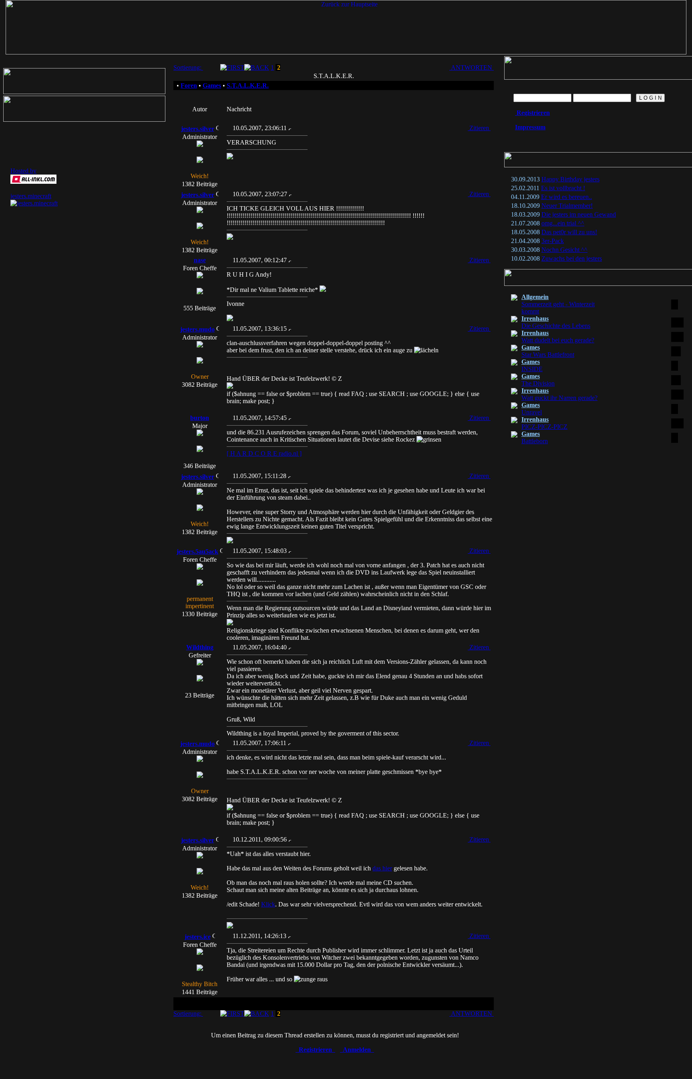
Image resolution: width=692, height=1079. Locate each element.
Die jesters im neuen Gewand (578, 214)
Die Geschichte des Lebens (555, 325)
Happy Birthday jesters (570, 179)
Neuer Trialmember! (567, 205)
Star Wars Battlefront (547, 354)
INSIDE (532, 369)
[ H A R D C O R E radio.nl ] (264, 453)
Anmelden (357, 1049)
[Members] (84, 91)
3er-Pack (552, 240)
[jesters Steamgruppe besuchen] (84, 119)
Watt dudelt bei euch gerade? (557, 340)
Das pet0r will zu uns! (569, 232)
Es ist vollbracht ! (563, 188)
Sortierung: (188, 67)
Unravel (531, 412)
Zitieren (479, 128)
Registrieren (315, 1049)
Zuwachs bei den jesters (571, 258)
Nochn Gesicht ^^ (564, 249)
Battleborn (534, 441)
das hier (382, 868)
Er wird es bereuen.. (566, 196)
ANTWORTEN (471, 67)
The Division (538, 383)
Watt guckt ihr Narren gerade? (559, 397)
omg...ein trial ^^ (562, 223)
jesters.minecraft (30, 196)
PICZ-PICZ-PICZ (544, 426)
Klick (268, 904)
